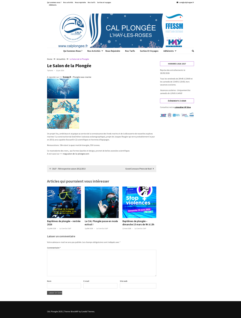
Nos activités (68, 2)
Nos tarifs (91, 2)
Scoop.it (67, 76)
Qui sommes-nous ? (54, 2)
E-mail (86, 281)
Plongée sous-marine (82, 77)
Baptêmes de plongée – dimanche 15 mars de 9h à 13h (138, 223)
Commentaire (54, 247)
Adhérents (52, 5)
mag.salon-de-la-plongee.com (76, 153)
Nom (49, 281)
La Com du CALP (65, 228)
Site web (123, 281)
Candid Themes (87, 311)
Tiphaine (50, 70)
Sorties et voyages (104, 2)
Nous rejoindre (80, 2)
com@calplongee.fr (186, 2)
